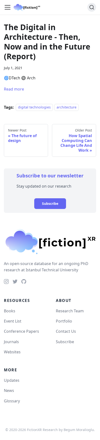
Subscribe (50, 203)
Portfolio (64, 321)
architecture (66, 107)
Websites (12, 352)
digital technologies (34, 107)
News (9, 390)
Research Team (70, 311)
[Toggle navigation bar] (7, 7)
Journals (11, 341)
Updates (11, 380)
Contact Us (66, 331)
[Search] (91, 7)
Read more (14, 89)
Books (9, 311)
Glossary (12, 401)
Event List (12, 321)
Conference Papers (21, 331)
